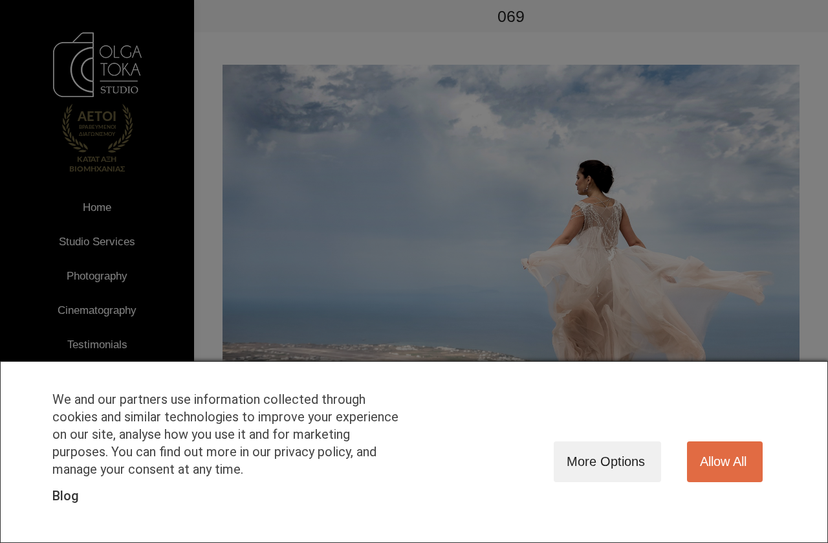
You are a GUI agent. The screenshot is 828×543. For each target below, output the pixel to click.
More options (606, 461)
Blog (65, 496)
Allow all (723, 461)
